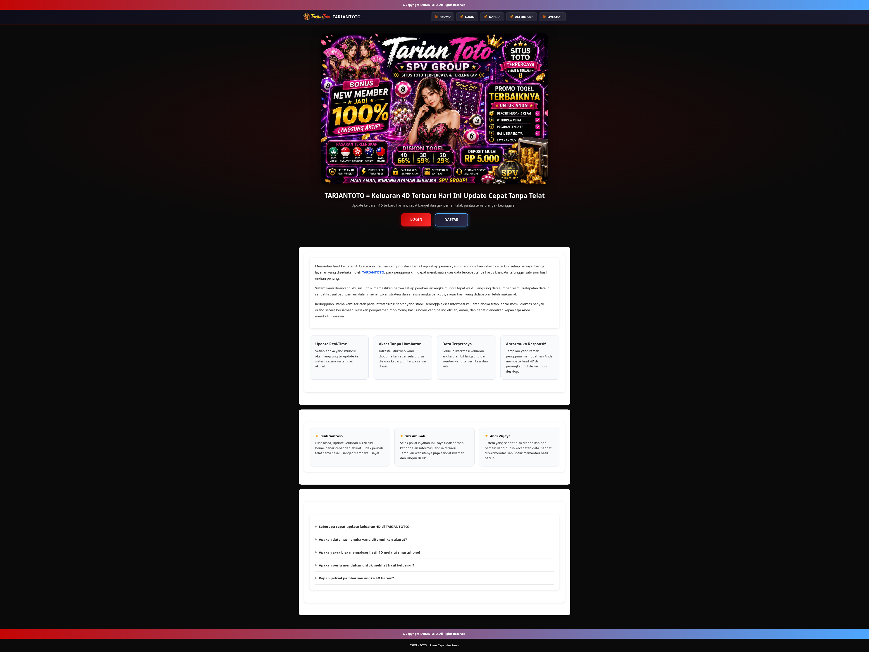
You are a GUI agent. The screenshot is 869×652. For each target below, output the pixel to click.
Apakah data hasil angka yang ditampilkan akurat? (363, 539)
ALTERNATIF (524, 17)
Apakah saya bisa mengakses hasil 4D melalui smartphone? (369, 552)
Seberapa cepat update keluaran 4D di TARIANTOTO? (364, 526)
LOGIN (470, 17)
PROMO (445, 17)
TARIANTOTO (373, 272)
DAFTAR (495, 17)
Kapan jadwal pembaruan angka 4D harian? (356, 578)
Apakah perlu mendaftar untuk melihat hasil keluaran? (366, 565)
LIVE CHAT (554, 17)
